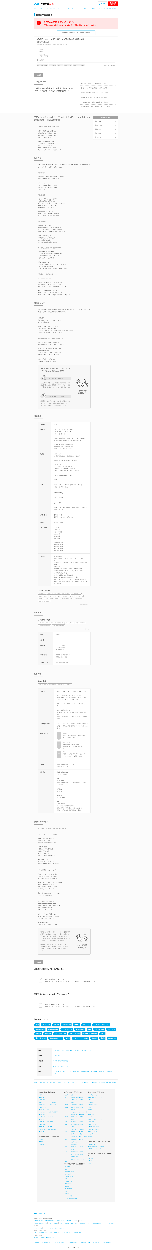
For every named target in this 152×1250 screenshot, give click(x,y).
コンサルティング (93, 1124)
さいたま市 (73, 1112)
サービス (91, 1109)
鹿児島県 (73, 1156)
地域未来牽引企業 (53, 1029)
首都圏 (66, 1107)
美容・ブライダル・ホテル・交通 (48, 1104)
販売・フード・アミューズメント (48, 1102)
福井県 (81, 1121)
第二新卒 (94, 1038)
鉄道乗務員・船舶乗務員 (90, 1033)
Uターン (82, 1220)
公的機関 (91, 1134)
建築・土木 (42, 1124)
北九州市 (73, 1159)
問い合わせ (65, 1242)
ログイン (103, 3)
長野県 (81, 1117)
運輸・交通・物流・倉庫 (95, 1129)
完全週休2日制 (68, 1181)
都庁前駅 (60, 1061)
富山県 (72, 1121)
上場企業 (67, 1193)
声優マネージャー (75, 1033)
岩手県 (77, 1097)
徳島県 (72, 1146)
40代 (37, 1024)
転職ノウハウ (74, 1223)
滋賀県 (72, 1131)
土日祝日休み (112, 1038)
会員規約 (37, 1242)
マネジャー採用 (68, 1196)
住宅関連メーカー (93, 1102)
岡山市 (72, 1144)
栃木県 (77, 1104)
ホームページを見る (62, 774)
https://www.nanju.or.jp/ (62, 662)
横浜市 (72, 1114)
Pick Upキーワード (48, 1228)
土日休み (91, 1158)
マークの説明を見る (86, 604)
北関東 (66, 1104)
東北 (66, 1097)
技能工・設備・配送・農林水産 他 (48, 1129)
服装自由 (67, 1186)
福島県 (81, 1099)
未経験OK (67, 1191)
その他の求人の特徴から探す (71, 1198)
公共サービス (43, 1131)
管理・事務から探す (44, 8)
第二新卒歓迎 (57, 1071)
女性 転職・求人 (67, 1232)
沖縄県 (78, 1156)
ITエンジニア (43, 1119)
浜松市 (77, 1129)
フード (90, 1117)
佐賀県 (77, 1151)
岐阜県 (72, 1124)
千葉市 (79, 1112)
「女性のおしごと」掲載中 (68, 1071)
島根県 (77, 1139)
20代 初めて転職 (99, 1029)
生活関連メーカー (93, 1104)
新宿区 (59, 1055)
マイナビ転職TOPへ (41, 1213)
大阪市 (77, 1136)
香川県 (77, 1146)
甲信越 (66, 1117)
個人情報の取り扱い (46, 1242)
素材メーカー (92, 1099)
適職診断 (56, 1223)
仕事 (61, 1223)
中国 (66, 1139)
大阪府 (81, 1131)
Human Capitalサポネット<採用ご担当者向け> (100, 1242)
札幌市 (72, 1095)
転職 (36, 1228)
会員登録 (112, 3)
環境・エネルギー (93, 1131)
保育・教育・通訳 (44, 1109)
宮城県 (81, 1097)
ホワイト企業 (46, 1024)
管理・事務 (52, 8)
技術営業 (38, 1033)
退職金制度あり (68, 1183)
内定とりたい (86, 1024)
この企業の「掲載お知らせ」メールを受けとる (76, 32)
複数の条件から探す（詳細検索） (97, 1146)
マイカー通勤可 (68, 1188)
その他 (90, 1136)
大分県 (77, 1154)
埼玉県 (72, 1107)
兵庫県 (72, 1134)
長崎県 (81, 1151)
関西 (66, 1131)
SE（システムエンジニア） (101, 1024)
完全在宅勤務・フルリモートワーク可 (74, 1174)
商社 (90, 1107)
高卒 (90, 1163)
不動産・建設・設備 (94, 1126)
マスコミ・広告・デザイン (95, 1119)
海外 (66, 1161)
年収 (50, 1223)
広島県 (72, 1142)
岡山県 (81, 1139)
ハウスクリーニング (60, 1033)
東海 (66, 1124)
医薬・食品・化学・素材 (46, 1126)
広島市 (77, 1144)
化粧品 (103, 1033)
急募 (66, 1169)
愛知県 (81, 1124)
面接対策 (67, 1223)
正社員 (68, 1038)
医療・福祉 (42, 1107)
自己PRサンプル (61, 1220)
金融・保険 (91, 1121)
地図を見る (60, 784)
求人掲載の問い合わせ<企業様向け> (78, 1242)
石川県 (77, 1121)
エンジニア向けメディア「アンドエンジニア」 (104, 1223)
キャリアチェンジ (67, 1029)
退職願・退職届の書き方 (41, 1223)
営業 (41, 1095)
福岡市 (78, 1159)
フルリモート (111, 1029)
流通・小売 (91, 1114)
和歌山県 (82, 1134)
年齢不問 (56, 1024)
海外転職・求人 (77, 1232)
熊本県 (72, 1154)
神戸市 (85, 1136)
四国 (66, 1146)
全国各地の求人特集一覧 (95, 1149)
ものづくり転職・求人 (55, 1232)
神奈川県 (73, 1109)
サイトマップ (57, 1242)
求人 (41, 1228)
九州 (66, 1151)
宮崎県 (81, 1154)
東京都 (55, 1055)
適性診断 (76, 1220)
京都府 (77, 1131)
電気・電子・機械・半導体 (46, 1121)
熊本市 (82, 1159)
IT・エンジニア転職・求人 (41, 1232)
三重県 (72, 1126)
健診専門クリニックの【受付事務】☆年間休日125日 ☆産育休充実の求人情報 (99, 8)
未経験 (103, 1038)
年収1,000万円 (67, 1024)
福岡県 (72, 1151)
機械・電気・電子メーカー (95, 1097)
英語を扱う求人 (51, 1237)
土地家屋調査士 (80, 1029)
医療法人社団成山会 (76, 8)
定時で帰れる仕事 (41, 1038)
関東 (89, 1029)
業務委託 (42, 1144)
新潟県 (72, 1117)
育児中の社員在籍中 (96, 1071)
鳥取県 (72, 1139)
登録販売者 (48, 1033)
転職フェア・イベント (85, 1223)
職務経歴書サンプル (49, 1220)
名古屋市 (82, 1129)
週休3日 (77, 1024)
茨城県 (72, 1104)
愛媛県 (81, 1146)
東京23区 (84, 1112)
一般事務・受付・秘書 (61, 8)
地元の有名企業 (40, 1029)
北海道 (66, 1095)
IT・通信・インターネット (95, 1095)
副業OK (66, 1179)
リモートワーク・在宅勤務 (80, 1038)
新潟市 (72, 1119)
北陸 (66, 1121)
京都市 (72, 1136)
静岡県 (77, 1124)
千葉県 (77, 1107)
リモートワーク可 (69, 1176)
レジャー (91, 1112)
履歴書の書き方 (38, 1220)
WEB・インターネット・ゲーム (47, 1117)
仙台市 (72, 1102)
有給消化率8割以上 (69, 1171)
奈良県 (77, 1134)
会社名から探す (92, 1144)
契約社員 (42, 1141)
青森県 (72, 1097)
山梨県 (77, 1117)
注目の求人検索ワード (56, 1038)
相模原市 (82, 1114)
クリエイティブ (44, 1114)
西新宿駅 (65, 1061)
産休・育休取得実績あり (84, 1071)
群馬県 (81, 1104)
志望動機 (69, 1220)
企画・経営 (42, 1097)
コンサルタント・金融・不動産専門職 (49, 1112)
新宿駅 (55, 1061)
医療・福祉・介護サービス (60, 1066)
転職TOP (36, 8)
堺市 (81, 1136)
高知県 (72, 1149)
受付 (69, 8)
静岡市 (72, 1129)
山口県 (77, 1142)
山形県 (77, 1099)
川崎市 (77, 1114)
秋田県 (72, 1099)
